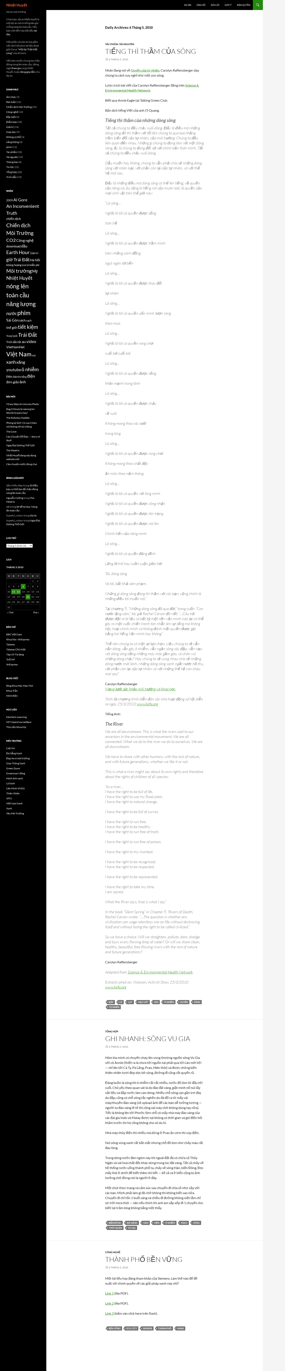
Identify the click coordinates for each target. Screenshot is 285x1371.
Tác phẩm (111, 44)
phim (9, 147)
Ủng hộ (201, 5)
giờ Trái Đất (18, 259)
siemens (147, 1328)
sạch (29, 320)
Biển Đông (115, 1222)
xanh (180, 1328)
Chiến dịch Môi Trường (19, 106)
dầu (24, 246)
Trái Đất (27, 335)
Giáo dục (11, 132)
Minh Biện (12, 695)
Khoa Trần (12, 690)
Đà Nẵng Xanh (14, 753)
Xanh (9, 808)
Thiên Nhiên (13, 793)
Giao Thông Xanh (15, 763)
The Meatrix (12, 450)
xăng (20, 362)
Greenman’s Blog (15, 773)
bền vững (115, 1328)
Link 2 (109, 1303)
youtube (13, 369)
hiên (156, 1222)
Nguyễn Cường (14, 497)
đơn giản (12, 382)
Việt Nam (19, 354)
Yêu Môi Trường (15, 813)
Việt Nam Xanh (14, 803)
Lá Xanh (10, 783)
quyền (184, 1002)
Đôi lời (215, 5)
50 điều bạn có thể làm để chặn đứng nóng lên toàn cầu (22, 489)
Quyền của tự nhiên (145, 70)
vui (33, 355)
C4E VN (10, 748)
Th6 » (36, 612)
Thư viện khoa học (16, 727)
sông (197, 1002)
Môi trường (19, 271)
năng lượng (12, 142)
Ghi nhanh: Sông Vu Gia (147, 1038)
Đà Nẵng (132, 1222)
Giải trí (10, 127)
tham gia (16, 68)
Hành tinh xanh (14, 778)
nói (156, 1002)
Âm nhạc (11, 96)
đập (111, 1002)
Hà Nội (35, 260)
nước (11, 313)
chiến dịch (13, 219)
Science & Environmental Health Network (160, 972)
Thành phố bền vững (144, 1259)
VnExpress (12, 664)
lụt (130, 1002)
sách (22, 320)
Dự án (187, 5)
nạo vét (143, 1002)
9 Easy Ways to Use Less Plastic (22, 404)
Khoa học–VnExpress (17, 639)
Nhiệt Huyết (16, 5)
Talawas (10, 644)
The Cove (11, 431)
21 (27, 596)
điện (31, 375)
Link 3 (109, 1313)
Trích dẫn (11, 177)
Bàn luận (11, 101)
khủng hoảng (13, 265)
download (13, 246)
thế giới (12, 327)
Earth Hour (18, 252)
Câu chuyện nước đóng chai (21, 464)
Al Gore (20, 199)
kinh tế (25, 265)
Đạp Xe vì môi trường (18, 758)
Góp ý (228, 5)
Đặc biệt (11, 117)
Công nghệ (112, 1252)
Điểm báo (11, 122)
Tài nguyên (126, 44)
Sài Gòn (12, 320)
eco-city (131, 1328)
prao (184, 1222)
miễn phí (34, 265)
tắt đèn (22, 342)
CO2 (11, 240)
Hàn (145, 1222)
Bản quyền (243, 5)
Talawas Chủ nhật (15, 649)
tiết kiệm (28, 327)
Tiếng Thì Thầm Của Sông (150, 51)
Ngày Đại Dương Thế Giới (20, 445)
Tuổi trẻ (10, 659)
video (31, 341)
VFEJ (9, 798)
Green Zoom (13, 768)
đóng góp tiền (27, 71)
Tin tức (10, 167)
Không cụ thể (13, 137)
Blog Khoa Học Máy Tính (19, 685)
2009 (9, 200)
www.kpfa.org (147, 703)
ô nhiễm (169, 1002)
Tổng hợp (111, 1031)
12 (18, 591)
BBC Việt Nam (14, 634)
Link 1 (109, 1293)
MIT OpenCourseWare (18, 722)
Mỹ (35, 271)
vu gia (132, 1227)
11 (13, 591)
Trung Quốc (12, 335)
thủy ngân (115, 1227)
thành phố (165, 1328)
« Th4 (10, 612)
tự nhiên (114, 1007)
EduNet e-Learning (16, 717)
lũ (120, 1002)
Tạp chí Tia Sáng (15, 654)
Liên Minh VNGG (15, 788)
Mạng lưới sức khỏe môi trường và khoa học (140, 688)
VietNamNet (15, 347)
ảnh (23, 382)
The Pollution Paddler (18, 417)
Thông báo (12, 162)
